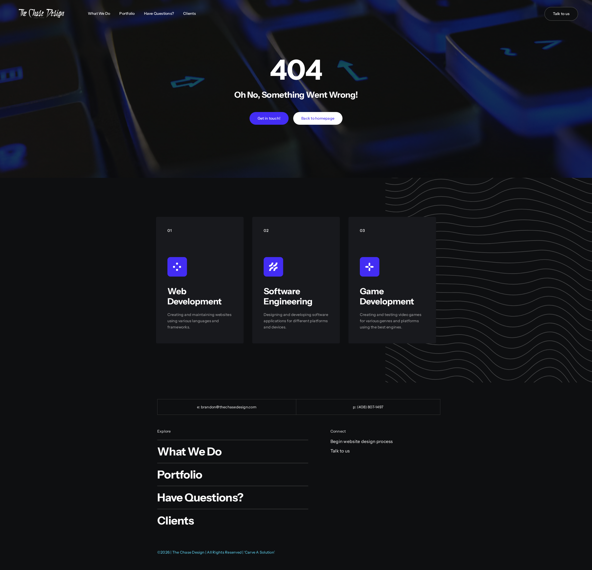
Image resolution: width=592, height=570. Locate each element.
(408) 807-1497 (370, 407)
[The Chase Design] (41, 10)
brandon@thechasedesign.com (228, 407)
